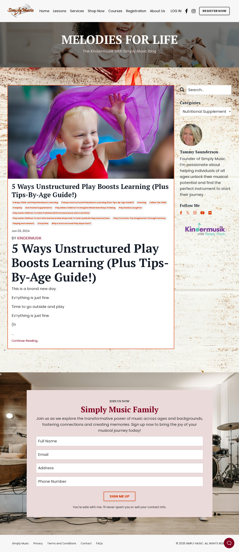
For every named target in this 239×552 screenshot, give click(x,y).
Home (44, 11)
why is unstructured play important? (71, 223)
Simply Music (20, 543)
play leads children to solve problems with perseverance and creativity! (51, 213)
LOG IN (176, 11)
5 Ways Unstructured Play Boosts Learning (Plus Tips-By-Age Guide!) (90, 190)
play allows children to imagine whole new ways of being (85, 207)
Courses (115, 11)
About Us (157, 11)
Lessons (59, 11)
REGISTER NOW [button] (214, 11)
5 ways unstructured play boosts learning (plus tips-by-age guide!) (97, 202)
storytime (43, 223)
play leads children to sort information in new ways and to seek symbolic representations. (61, 218)
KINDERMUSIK (29, 238)
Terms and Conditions (61, 543)
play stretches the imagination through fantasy (139, 218)
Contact (86, 543)
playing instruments (23, 223)
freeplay (17, 207)
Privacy (38, 543)
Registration (136, 11)
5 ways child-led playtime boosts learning (35, 202)
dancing (141, 202)
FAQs (99, 543)
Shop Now (96, 11)
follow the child (158, 202)
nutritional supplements (38, 207)
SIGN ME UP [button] (119, 496)
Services (77, 11)
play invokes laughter (130, 207)
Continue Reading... (25, 341)
